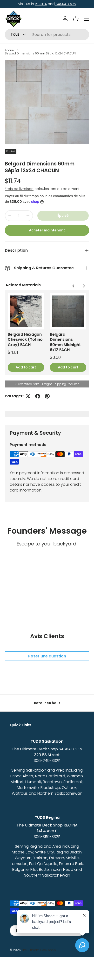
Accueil (10, 50)
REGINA (41, 3)
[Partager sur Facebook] (37, 396)
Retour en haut (47, 703)
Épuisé (63, 215)
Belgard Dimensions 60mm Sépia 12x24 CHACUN (40, 53)
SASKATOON (65, 3)
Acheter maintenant (47, 230)
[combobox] (47, 34)
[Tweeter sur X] (28, 396)
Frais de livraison (19, 188)
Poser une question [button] (47, 656)
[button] (75, 18)
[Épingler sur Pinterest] (47, 396)
